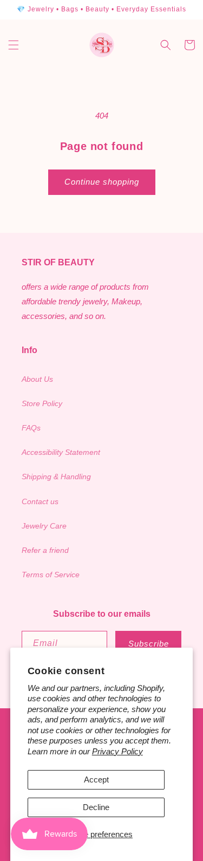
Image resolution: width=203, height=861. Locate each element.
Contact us (40, 501)
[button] (13, 45)
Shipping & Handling (56, 476)
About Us (37, 379)
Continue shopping (101, 181)
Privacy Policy (117, 751)
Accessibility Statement (61, 452)
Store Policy (42, 403)
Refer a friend (45, 550)
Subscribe (148, 643)
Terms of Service (51, 574)
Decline (96, 807)
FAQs (31, 427)
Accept (96, 779)
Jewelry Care (44, 525)
